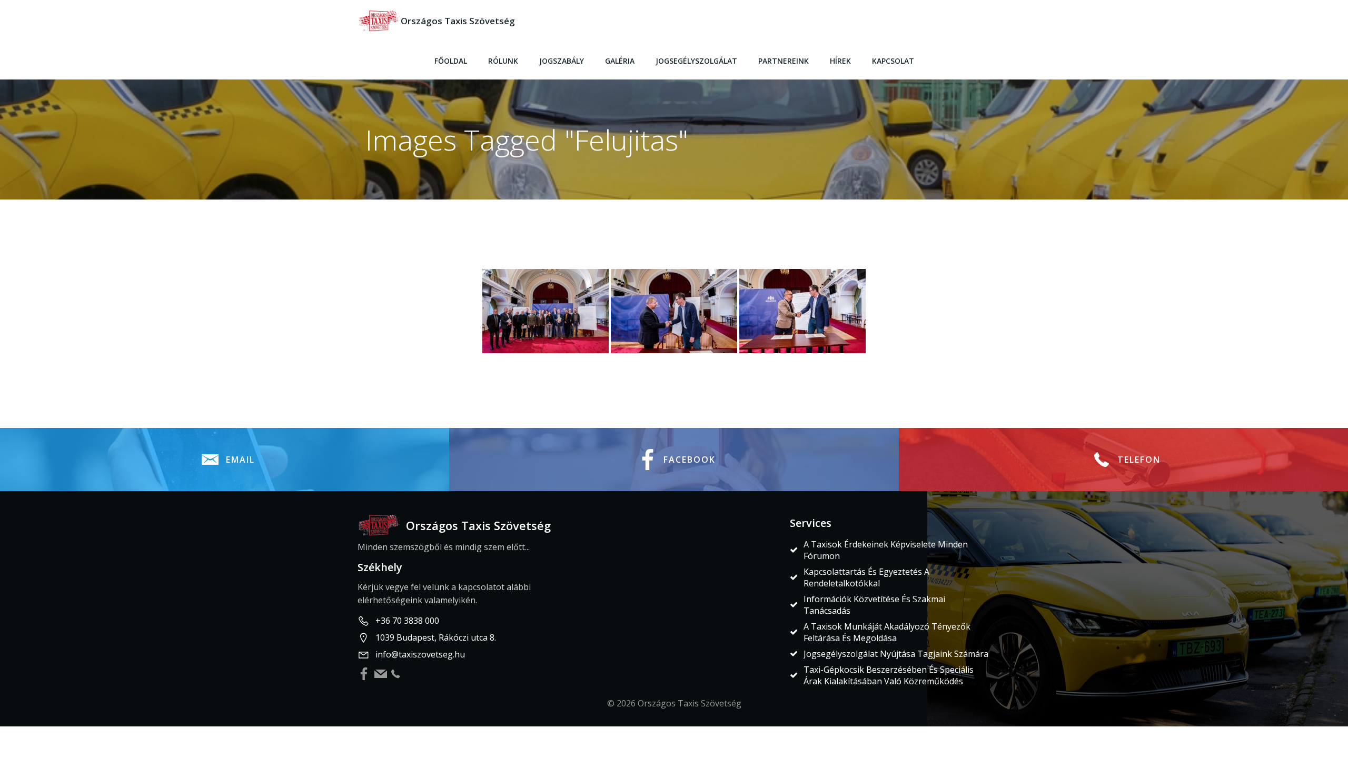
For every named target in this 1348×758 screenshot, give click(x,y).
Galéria (620, 61)
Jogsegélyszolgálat (696, 61)
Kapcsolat (893, 61)
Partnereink (783, 61)
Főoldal (450, 61)
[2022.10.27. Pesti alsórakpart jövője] (545, 311)
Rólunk (503, 61)
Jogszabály (561, 61)
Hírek (840, 61)
